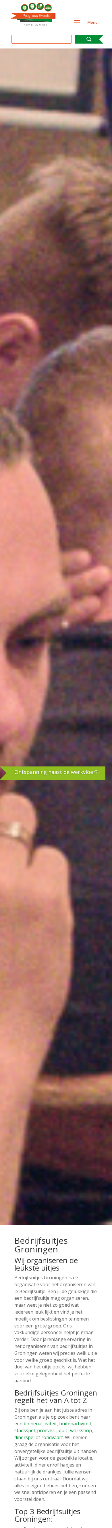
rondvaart (52, 1437)
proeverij (47, 1430)
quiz (63, 1430)
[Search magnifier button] (89, 39)
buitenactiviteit (75, 1423)
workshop (81, 1430)
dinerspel (24, 1437)
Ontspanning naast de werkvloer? (56, 771)
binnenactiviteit (40, 1423)
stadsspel (24, 1430)
